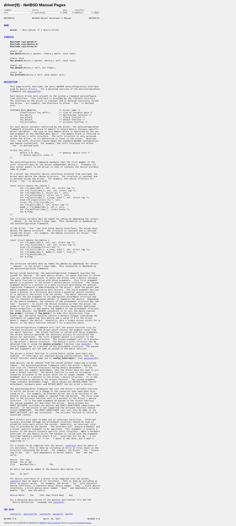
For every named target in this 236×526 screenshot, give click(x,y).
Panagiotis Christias (84, 523)
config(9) (58, 502)
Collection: (79, 10)
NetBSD (42, 523)
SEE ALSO (9, 509)
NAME (6, 25)
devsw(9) (58, 514)
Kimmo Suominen (54, 523)
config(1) (70, 445)
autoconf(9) (34, 91)
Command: (8, 10)
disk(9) (85, 344)
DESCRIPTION (10, 82)
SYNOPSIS (9, 37)
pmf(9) (69, 514)
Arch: (66, 10)
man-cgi (71, 523)
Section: (36, 10)
